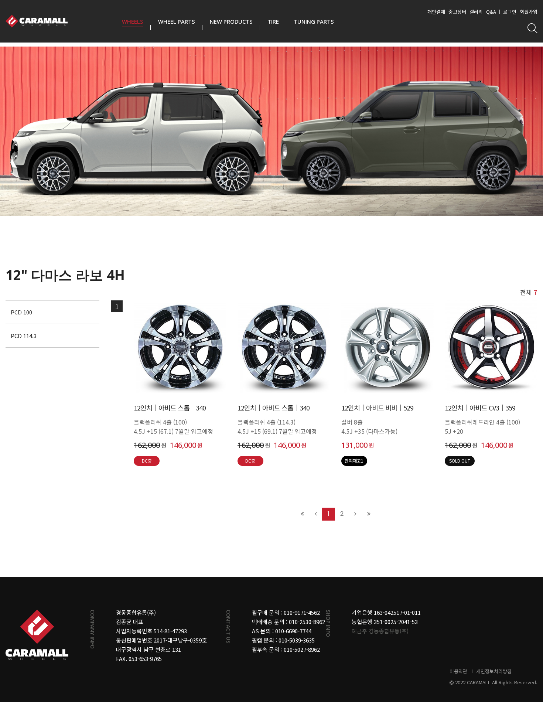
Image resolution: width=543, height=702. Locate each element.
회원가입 (528, 11)
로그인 (509, 11)
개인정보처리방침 (494, 671)
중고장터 (457, 11)
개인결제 (436, 11)
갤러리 (476, 11)
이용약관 (458, 671)
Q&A (491, 11)
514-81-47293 (170, 631)
